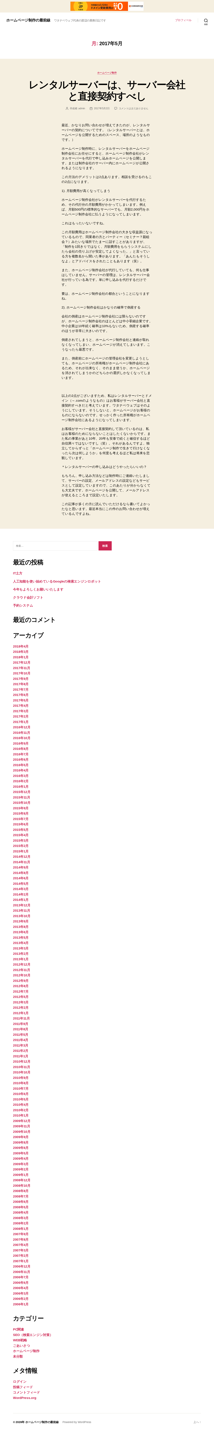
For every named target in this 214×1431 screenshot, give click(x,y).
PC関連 (18, 1329)
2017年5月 (21, 700)
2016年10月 (22, 738)
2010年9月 (21, 1078)
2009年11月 (21, 1126)
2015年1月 (21, 851)
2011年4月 (20, 1040)
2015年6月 (21, 824)
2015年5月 (21, 829)
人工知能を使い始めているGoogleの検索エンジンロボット (57, 581)
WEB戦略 (20, 1340)
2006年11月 (21, 1272)
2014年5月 (21, 883)
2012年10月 (22, 975)
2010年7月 (21, 1088)
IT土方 (17, 573)
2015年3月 (21, 840)
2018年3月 (21, 651)
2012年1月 (21, 1013)
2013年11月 (21, 910)
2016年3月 (21, 776)
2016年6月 (21, 759)
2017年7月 (21, 689)
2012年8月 (21, 986)
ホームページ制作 (107, 72)
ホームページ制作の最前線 (28, 20)
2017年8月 (21, 684)
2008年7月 (21, 1196)
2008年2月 (21, 1223)
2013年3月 (21, 948)
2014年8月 (21, 873)
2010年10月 (22, 1072)
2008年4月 (21, 1212)
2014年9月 (21, 867)
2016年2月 (21, 781)
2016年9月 (21, 743)
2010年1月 (21, 1115)
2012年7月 (21, 991)
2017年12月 (22, 662)
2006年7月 (21, 1277)
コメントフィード (26, 1392)
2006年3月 (21, 1293)
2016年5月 (21, 765)
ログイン (20, 1381)
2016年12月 (22, 727)
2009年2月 (21, 1169)
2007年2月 (21, 1255)
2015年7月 (21, 819)
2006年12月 (22, 1266)
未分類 (18, 1356)
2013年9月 (21, 921)
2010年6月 (21, 1094)
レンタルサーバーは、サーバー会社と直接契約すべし (107, 90)
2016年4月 (21, 770)
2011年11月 (21, 1018)
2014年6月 (21, 878)
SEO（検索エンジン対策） (33, 1335)
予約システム (23, 605)
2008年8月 (21, 1191)
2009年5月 (21, 1153)
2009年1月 (21, 1175)
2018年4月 (21, 646)
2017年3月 (21, 711)
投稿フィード (23, 1387)
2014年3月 (21, 889)
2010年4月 (21, 1104)
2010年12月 (22, 1061)
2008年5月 (21, 1207)
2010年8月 (21, 1083)
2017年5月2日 (102, 108)
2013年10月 (22, 916)
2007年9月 (21, 1234)
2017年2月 (21, 716)
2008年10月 (22, 1185)
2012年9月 (21, 980)
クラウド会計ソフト (28, 597)
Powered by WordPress (77, 1422)
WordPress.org (24, 1398)
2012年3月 (21, 1002)
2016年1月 (21, 786)
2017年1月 (21, 722)
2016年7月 (21, 754)
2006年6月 (21, 1282)
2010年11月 (21, 1067)
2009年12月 (22, 1121)
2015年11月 (21, 797)
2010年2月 (21, 1110)
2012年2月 (21, 1007)
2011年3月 (20, 1045)
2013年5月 (21, 937)
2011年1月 (20, 1056)
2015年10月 (22, 802)
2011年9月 (20, 1024)
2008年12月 (22, 1180)
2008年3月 (21, 1218)
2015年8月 (21, 813)
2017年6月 (21, 695)
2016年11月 (21, 732)
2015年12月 (22, 792)
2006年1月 (21, 1304)
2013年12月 (22, 905)
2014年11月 (21, 862)
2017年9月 (21, 678)
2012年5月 (21, 997)
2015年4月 (21, 835)
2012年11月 (21, 970)
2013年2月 (21, 953)
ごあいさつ (21, 1345)
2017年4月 (21, 705)
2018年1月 (21, 657)
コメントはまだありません (133, 108)
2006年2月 (21, 1298)
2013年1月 (21, 959)
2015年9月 (21, 808)
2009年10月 (22, 1131)
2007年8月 (21, 1239)
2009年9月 (21, 1137)
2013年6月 (21, 932)
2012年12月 (22, 964)
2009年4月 (21, 1158)
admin (81, 108)
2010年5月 (21, 1099)
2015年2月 (21, 846)
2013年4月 (21, 943)
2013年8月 (21, 927)
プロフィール (183, 20)
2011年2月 (20, 1050)
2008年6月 (21, 1201)
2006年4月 (21, 1288)
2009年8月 (21, 1142)
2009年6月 (21, 1148)
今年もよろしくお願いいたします (38, 589)
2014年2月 (21, 894)
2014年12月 (22, 856)
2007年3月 (21, 1250)
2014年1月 (21, 899)
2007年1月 (21, 1261)
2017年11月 (21, 668)
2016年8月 (21, 749)
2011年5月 (20, 1034)
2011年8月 (20, 1029)
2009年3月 (21, 1164)
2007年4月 (21, 1245)
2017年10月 (22, 673)
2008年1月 (21, 1228)
